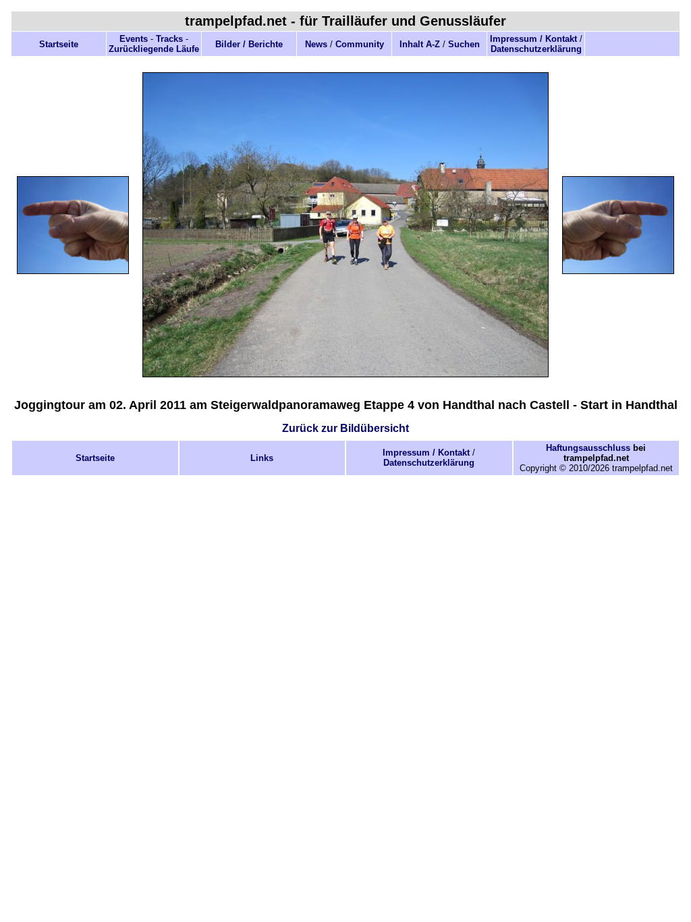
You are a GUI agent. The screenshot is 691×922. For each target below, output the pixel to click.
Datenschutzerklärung (536, 49)
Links (261, 458)
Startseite (58, 44)
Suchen (464, 44)
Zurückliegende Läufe (154, 49)
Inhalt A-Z (419, 44)
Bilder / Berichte (249, 44)
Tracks (169, 39)
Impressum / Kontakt (533, 39)
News (316, 44)
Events (133, 39)
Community (359, 44)
